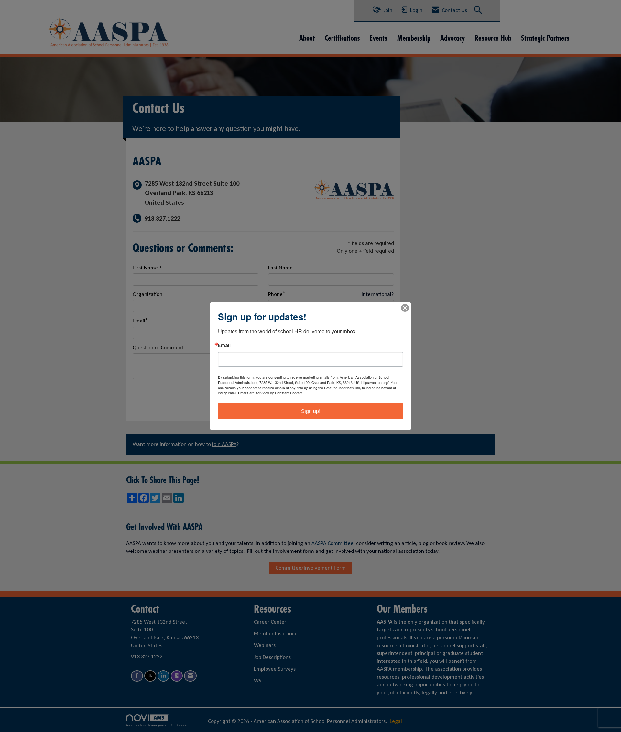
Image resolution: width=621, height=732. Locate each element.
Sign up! (310, 411)
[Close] (405, 308)
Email (224, 345)
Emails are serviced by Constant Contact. (270, 392)
